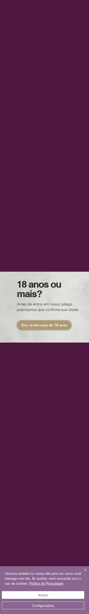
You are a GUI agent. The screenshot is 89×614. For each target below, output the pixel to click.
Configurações (43, 605)
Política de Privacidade (46, 583)
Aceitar (43, 595)
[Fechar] (82, 573)
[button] (44, 325)
